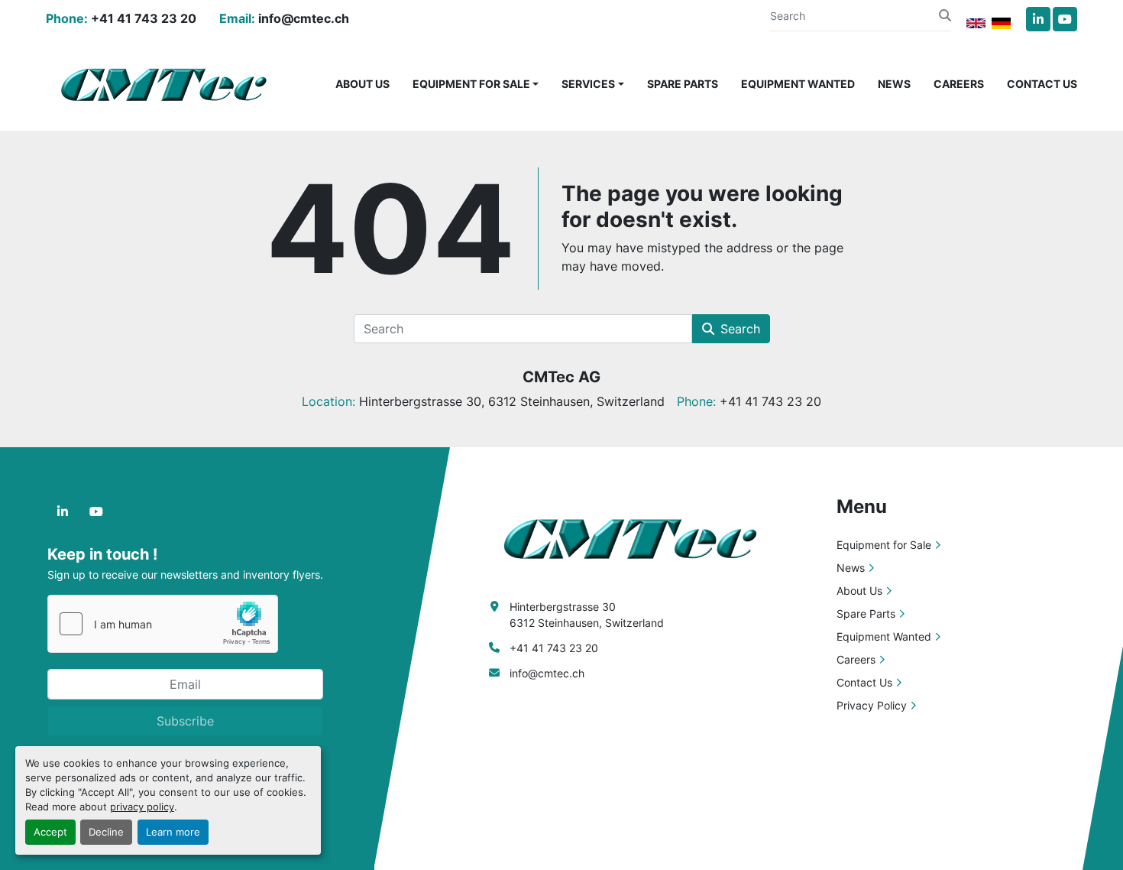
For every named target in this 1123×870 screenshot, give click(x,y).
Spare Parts (682, 83)
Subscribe (185, 721)
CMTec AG (561, 377)
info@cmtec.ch (303, 18)
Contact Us (1042, 83)
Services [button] (588, 83)
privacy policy (142, 807)
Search (740, 328)
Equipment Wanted (798, 83)
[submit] (945, 15)
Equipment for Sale (471, 83)
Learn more (173, 832)
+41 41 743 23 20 (143, 18)
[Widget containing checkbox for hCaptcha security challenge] (162, 624)
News (894, 83)
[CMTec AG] (638, 537)
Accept (50, 832)
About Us (362, 83)
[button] (476, 84)
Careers (959, 83)
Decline (106, 832)
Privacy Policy (872, 705)
